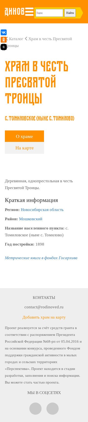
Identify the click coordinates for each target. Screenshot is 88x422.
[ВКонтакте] (4, 32)
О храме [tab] (24, 136)
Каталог (16, 39)
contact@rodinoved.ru (44, 307)
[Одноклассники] (4, 40)
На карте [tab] (24, 147)
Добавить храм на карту (44, 317)
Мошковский (30, 219)
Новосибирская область (42, 209)
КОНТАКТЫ (44, 297)
